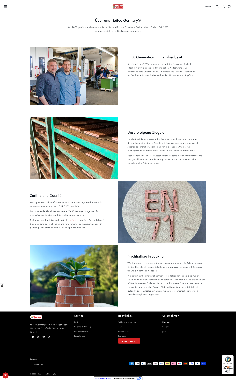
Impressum (123, 336)
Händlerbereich (81, 331)
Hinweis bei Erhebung (103, 378)
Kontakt (165, 326)
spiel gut (74, 220)
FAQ (76, 322)
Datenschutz (123, 331)
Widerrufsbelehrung (127, 322)
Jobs (164, 331)
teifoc (39, 374)
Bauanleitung (80, 336)
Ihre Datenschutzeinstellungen (124, 378)
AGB (120, 326)
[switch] (227, 371)
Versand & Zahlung (82, 326)
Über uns (166, 322)
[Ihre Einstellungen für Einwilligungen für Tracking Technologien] (2, 286)
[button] (6, 6)
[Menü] (232, 356)
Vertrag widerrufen (129, 340)
